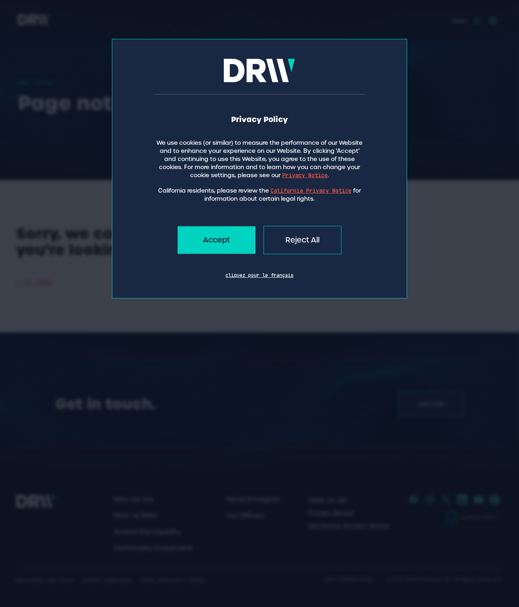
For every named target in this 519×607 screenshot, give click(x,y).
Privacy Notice (305, 175)
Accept (216, 240)
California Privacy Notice (311, 190)
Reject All (302, 240)
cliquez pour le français (259, 275)
